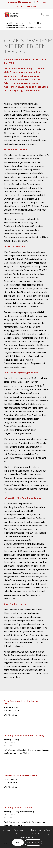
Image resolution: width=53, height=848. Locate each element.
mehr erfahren (33, 842)
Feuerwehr (32, 6)
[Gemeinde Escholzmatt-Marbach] (22, 15)
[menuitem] (21, 2)
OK (17, 842)
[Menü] (47, 14)
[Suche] (41, 15)
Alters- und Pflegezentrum (20, 2)
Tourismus (41, 2)
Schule (20, 6)
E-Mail (6, 718)
